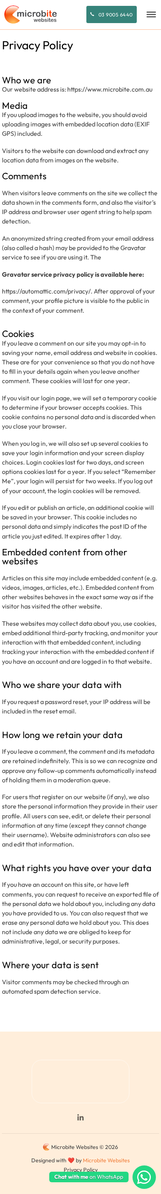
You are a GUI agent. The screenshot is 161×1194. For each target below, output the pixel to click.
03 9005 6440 (115, 14)
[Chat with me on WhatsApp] (144, 1177)
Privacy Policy (81, 1169)
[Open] (151, 14)
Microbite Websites (106, 1160)
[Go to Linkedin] (80, 1118)
